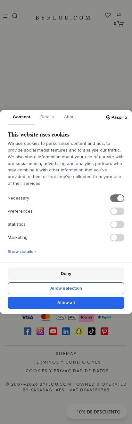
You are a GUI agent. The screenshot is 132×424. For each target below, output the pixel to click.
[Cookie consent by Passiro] (116, 117)
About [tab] (70, 116)
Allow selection (66, 288)
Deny (66, 273)
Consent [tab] (21, 116)
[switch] (117, 198)
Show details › (22, 251)
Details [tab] (47, 116)
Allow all (66, 302)
